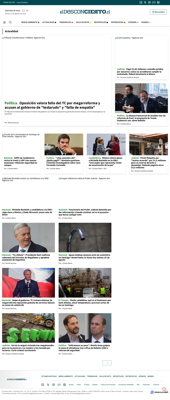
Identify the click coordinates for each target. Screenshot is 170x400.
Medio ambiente (29, 22)
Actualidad (48, 22)
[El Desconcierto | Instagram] (149, 2)
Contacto (156, 385)
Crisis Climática (22, 2)
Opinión (132, 22)
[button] (158, 11)
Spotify (71, 385)
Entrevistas (117, 22)
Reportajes (100, 22)
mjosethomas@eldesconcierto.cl (33, 393)
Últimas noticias (49, 376)
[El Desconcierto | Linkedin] (158, 2)
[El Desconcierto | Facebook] (141, 2)
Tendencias (65, 22)
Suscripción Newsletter (126, 385)
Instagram (53, 385)
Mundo (145, 22)
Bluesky (95, 385)
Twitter (48, 385)
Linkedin (64, 385)
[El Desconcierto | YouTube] (153, 2)
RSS (138, 385)
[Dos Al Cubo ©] (159, 393)
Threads (86, 385)
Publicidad (146, 385)
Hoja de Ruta (82, 22)
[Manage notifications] (164, 389)
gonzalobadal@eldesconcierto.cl (80, 393)
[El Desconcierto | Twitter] (145, 2)
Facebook (42, 385)
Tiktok (79, 385)
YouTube (59, 385)
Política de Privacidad (108, 385)
